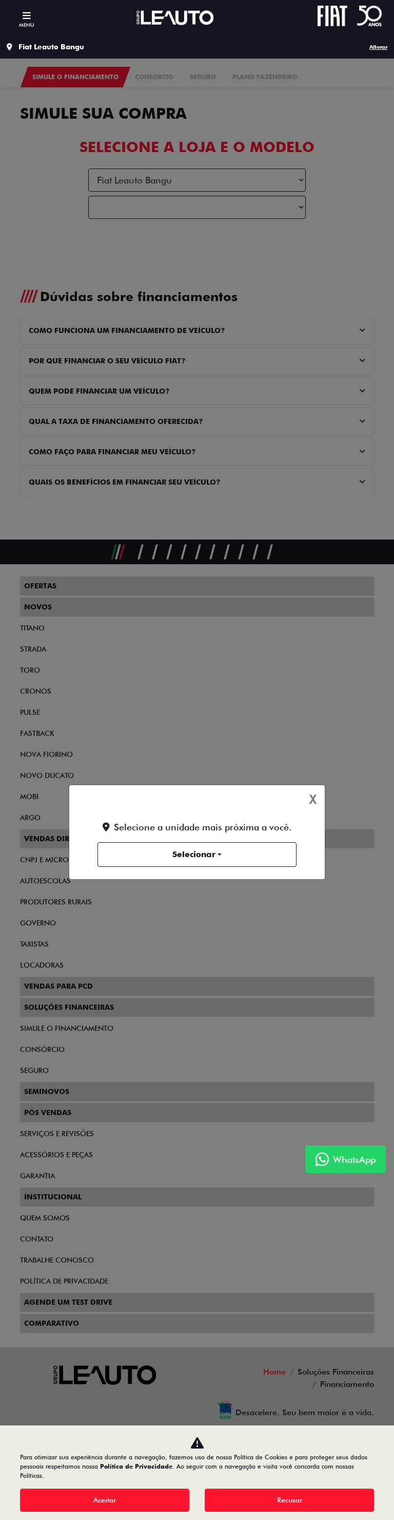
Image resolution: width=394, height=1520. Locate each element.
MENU (26, 25)
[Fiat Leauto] (174, 17)
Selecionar (193, 854)
